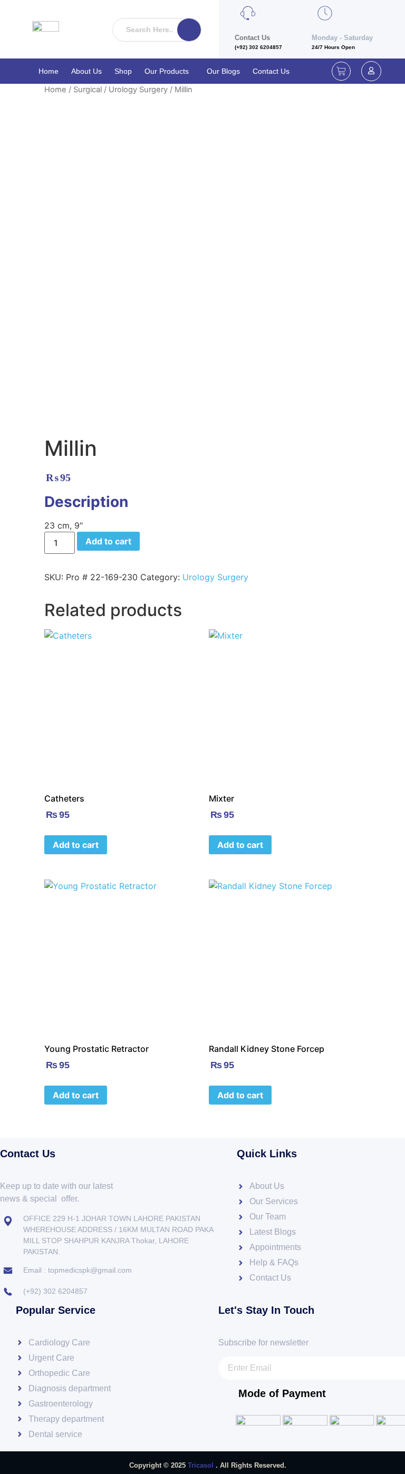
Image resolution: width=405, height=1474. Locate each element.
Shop (123, 71)
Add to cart (108, 541)
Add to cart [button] (76, 845)
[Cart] (341, 71)
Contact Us (271, 71)
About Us (86, 71)
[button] (169, 71)
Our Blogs (223, 71)
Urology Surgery (138, 89)
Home (48, 71)
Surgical (87, 89)
